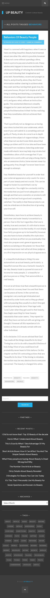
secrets (34, 550)
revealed (16, 550)
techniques (39, 555)
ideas (16, 540)
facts (17, 536)
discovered (29, 526)
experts (41, 531)
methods (32, 540)
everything (21, 531)
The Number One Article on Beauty (25, 466)
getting (33, 536)
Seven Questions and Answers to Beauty (25, 485)
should (43, 550)
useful (36, 564)
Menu (7, 3)
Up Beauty (14, 12)
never (41, 540)
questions (24, 545)
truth (40, 560)
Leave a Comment (34, 42)
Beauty (17, 378)
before (41, 521)
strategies (18, 555)
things (17, 560)
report (6, 550)
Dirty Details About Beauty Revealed (25, 471)
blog (8, 42)
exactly (32, 531)
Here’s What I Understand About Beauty (25, 439)
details (19, 526)
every (39, 526)
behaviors (9, 381)
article (16, 521)
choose (10, 526)
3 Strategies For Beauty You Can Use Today (25, 475)
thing (9, 560)
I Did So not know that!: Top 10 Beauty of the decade (25, 434)
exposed (9, 536)
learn (23, 540)
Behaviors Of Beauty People (20, 37)
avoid (24, 521)
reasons (43, 545)
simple (8, 555)
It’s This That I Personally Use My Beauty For (25, 480)
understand (15, 564)
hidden (8, 540)
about (7, 521)
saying (25, 550)
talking (28, 555)
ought (5, 545)
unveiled (27, 564)
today (32, 560)
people (20, 381)
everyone (9, 531)
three (25, 560)
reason (34, 545)
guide (41, 536)
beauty (35, 378)
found (24, 536)
